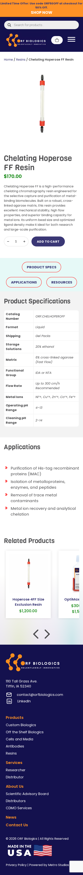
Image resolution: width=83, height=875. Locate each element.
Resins (20, 59)
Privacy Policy (16, 865)
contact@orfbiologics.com (40, 694)
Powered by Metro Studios (49, 865)
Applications (24, 282)
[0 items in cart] (57, 40)
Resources (61, 282)
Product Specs (41, 267)
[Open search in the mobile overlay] (41, 25)
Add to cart (48, 241)
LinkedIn (24, 701)
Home (8, 59)
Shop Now (41, 12)
